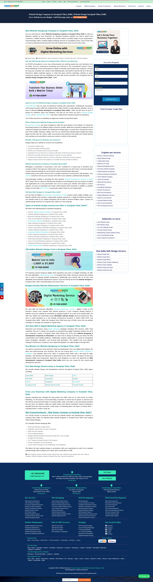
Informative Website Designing (105, 169)
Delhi (74, 375)
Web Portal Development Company (114, 510)
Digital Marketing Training (85, 535)
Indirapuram (75, 548)
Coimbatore (38, 549)
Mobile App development (104, 182)
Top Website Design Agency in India (34, 515)
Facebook (110, 526)
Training (78, 540)
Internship (71, 540)
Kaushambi (60, 548)
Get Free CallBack (84, 580)
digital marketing (54, 329)
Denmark (93, 559)
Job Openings (64, 540)
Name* (97, 67)
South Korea (116, 559)
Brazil (110, 559)
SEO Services (101, 185)
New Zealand (59, 559)
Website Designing (89, 6)
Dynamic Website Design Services (60, 503)
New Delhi (76, 382)
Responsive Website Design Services (61, 504)
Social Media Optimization (104, 187)
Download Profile (85, 2)
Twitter (109, 532)
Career (60, 2)
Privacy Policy (35, 540)
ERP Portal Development (111, 501)
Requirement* (98, 88)
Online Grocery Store (35, 245)
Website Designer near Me (59, 515)
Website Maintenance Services (105, 195)
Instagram (110, 528)
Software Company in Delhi (112, 512)
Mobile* (97, 81)
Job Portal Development (111, 504)
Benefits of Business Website (105, 156)
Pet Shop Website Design (104, 230)
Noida (28, 382)
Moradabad (96, 548)
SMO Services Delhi (57, 528)
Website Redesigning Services (105, 166)
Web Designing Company (84, 512)
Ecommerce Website (35, 221)
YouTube (109, 534)
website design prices (46, 275)
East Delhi (89, 548)
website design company (42, 212)
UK (65, 559)
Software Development (103, 190)
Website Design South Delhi (105, 267)
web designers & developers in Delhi (54, 195)
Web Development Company (32, 503)
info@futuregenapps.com (37, 476)
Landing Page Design (103, 161)
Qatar (43, 560)
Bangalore (31, 549)
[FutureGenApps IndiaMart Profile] (112, 541)
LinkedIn (109, 530)
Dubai (122, 559)
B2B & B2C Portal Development (113, 503)
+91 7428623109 (80, 17)
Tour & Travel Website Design (105, 235)
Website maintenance (120, 6)
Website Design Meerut (103, 260)
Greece (87, 559)
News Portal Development (104, 203)
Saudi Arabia (36, 560)
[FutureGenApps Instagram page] (2, 293)
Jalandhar (56, 554)
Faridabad (52, 548)
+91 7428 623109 (37, 473)
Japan (76, 559)
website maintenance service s (65, 309)
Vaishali (82, 548)
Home (43, 2)
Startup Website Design (103, 158)
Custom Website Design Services (60, 508)
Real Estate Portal (110, 506)
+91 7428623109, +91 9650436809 (14, 2)
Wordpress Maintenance (32, 528)
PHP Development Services (105, 206)
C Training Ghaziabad (84, 529)
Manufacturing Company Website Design (108, 233)
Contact (148, 6)
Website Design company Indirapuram (107, 262)
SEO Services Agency (30, 512)
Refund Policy (44, 540)
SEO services (132, 6)
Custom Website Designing (104, 177)
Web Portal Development (104, 193)
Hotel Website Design (103, 222)
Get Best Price (111, 99)
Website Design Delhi (103, 254)
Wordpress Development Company (87, 506)
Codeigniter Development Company (87, 504)
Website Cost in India (103, 164)
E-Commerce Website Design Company (62, 506)
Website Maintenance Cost (32, 529)
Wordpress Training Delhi (85, 533)
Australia (52, 559)
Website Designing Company (32, 514)
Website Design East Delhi (104, 270)
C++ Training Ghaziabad (85, 531)
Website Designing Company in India (87, 514)
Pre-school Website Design (105, 227)
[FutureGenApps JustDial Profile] (102, 541)
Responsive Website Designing (33, 506)
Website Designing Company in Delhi (61, 514)
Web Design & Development (32, 501)
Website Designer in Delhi (31, 510)
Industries (141, 6)
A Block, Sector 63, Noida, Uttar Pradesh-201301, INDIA (41, 491)
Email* (96, 74)
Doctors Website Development (106, 238)
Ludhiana (49, 554)
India (28, 559)
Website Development (104, 6)
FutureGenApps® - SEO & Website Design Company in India (87, 568)
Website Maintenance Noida (33, 531)
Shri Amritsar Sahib (40, 554)
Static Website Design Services (60, 501)
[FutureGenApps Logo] (12, 6)
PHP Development (83, 501)
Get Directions (72, 480)
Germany (70, 559)
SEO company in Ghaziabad (59, 531)
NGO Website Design (103, 225)
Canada (38, 559)
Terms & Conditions (54, 540)
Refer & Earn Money (73, 2)
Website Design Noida (103, 257)
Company (78, 6)
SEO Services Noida (57, 529)
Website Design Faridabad (104, 265)
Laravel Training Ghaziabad (86, 528)
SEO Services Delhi (57, 526)
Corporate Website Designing (38, 232)
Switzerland (45, 559)
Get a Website (107, 478)
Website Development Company (86, 517)
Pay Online (107, 472)
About (48, 2)
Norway (105, 559)
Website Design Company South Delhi (87, 515)
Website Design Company (111, 515)
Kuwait (30, 560)
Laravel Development (103, 179)
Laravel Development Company (86, 503)
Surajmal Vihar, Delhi (42, 115)
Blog (65, 2)
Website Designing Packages (85, 510)
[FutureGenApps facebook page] (2, 297)
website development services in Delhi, (78, 179)
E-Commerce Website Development (34, 504)
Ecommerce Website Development (107, 174)
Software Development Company (33, 508)
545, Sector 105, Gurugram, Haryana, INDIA (76, 491)
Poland (99, 559)
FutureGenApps (31, 106)
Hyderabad (103, 548)
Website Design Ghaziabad (59, 512)
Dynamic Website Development (106, 172)
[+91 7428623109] (2, 285)
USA (33, 559)
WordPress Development (104, 198)
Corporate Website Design (104, 200)
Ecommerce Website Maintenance (34, 533)
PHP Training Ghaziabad (85, 526)
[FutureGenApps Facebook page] (2, 289)
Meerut (46, 548)
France (81, 559)
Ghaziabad (39, 548)
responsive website (34, 125)
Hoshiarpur (30, 554)
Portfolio (54, 2)
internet (28, 176)
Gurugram (67, 548)
